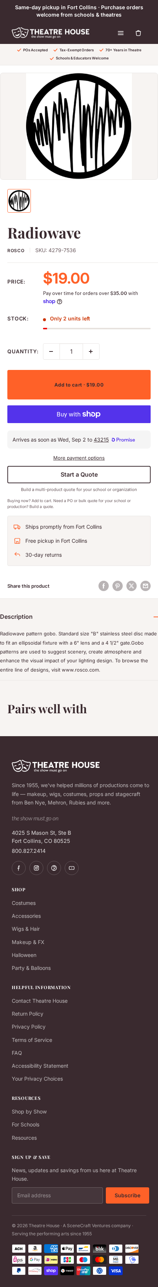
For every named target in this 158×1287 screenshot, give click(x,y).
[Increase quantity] (91, 351)
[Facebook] (19, 868)
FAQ (17, 1053)
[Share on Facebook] (103, 586)
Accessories (26, 916)
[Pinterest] (54, 868)
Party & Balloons (31, 968)
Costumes (24, 903)
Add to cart (79, 385)
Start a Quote (79, 474)
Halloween (24, 955)
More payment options (79, 458)
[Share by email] (145, 586)
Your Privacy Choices (37, 1078)
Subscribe (127, 1195)
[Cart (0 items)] (138, 33)
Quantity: (23, 351)
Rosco (16, 250)
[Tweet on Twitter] (131, 586)
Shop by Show (29, 1111)
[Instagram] (36, 868)
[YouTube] (72, 868)
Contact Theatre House (40, 1001)
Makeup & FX (28, 942)
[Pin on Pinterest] (117, 586)
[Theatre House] (50, 32)
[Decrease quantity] (51, 351)
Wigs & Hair (26, 929)
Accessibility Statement (40, 1066)
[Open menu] (120, 33)
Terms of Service (32, 1040)
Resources (24, 1138)
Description (16, 616)
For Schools (25, 1124)
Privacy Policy (29, 1026)
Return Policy (27, 1013)
